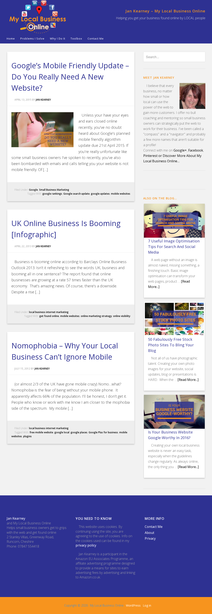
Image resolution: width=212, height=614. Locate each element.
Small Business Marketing (54, 189)
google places (79, 432)
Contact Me (154, 526)
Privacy (150, 538)
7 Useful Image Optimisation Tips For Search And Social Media (174, 246)
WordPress (133, 605)
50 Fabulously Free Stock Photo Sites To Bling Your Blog (171, 345)
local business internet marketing (49, 312)
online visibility (121, 316)
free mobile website (41, 432)
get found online (49, 316)
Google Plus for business (103, 432)
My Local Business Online (38, 17)
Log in (147, 605)
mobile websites (120, 193)
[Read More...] (188, 379)
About (149, 532)
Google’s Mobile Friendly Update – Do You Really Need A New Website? (70, 76)
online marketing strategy (96, 316)
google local (61, 432)
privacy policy (86, 545)
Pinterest (150, 155)
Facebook (195, 150)
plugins (27, 436)
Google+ (180, 150)
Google (33, 189)
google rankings (52, 193)
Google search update (76, 193)
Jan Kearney (16, 518)
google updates (100, 193)
